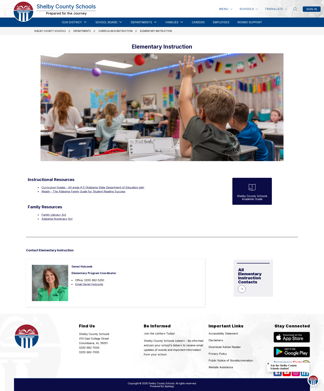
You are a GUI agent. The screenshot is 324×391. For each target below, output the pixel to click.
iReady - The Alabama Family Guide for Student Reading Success (83, 191)
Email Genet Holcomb (89, 284)
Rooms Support (249, 22)
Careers (198, 22)
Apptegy (169, 386)
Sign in (311, 9)
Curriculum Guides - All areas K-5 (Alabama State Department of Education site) (93, 187)
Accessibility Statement (223, 333)
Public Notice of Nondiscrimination (231, 360)
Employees (221, 22)
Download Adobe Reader (225, 347)
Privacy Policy (218, 353)
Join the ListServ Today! (159, 333)
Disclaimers (216, 340)
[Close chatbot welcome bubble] (268, 363)
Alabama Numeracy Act (57, 218)
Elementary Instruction (156, 31)
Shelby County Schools (50, 31)
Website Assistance (221, 367)
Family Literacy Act (54, 214)
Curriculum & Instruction (115, 31)
